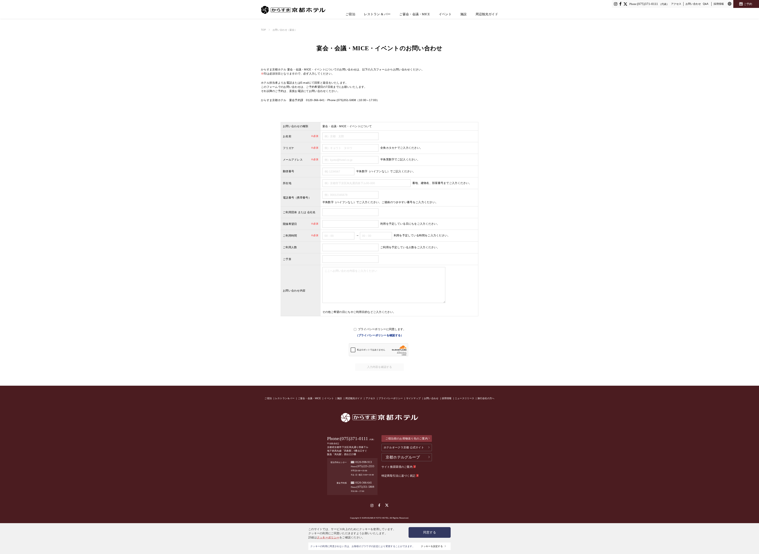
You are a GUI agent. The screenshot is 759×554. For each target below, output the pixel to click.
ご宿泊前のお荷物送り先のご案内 (406, 438)
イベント (445, 14)
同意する (429, 532)
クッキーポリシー (328, 537)
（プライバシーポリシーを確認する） (380, 335)
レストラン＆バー (285, 398)
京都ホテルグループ (403, 457)
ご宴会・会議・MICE (414, 14)
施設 (463, 14)
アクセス (676, 3)
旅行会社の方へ (486, 398)
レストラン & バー (377, 14)
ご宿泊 (350, 14)
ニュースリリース (464, 398)
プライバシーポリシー (391, 398)
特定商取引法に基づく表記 (398, 475)
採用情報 (719, 3)
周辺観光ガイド (487, 14)
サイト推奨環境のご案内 (397, 466)
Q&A (705, 3)
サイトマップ (413, 398)
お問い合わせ (693, 3)
